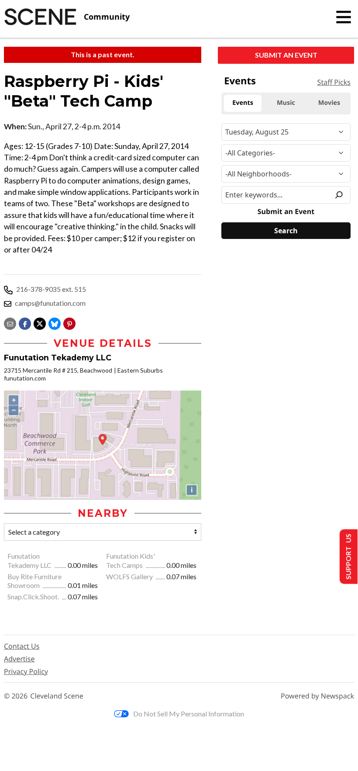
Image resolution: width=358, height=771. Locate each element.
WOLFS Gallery (130, 576)
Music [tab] (286, 103)
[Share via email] (10, 322)
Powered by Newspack (317, 696)
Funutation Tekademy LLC (30, 560)
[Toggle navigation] (344, 17)
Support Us (348, 557)
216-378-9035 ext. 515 (51, 289)
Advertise (19, 659)
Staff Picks (334, 82)
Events (240, 80)
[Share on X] (40, 322)
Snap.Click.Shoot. (33, 596)
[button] (69, 322)
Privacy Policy (26, 671)
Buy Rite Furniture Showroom (34, 581)
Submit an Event (286, 55)
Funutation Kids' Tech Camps (130, 560)
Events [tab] (242, 103)
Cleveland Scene (56, 696)
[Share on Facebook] (25, 322)
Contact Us (21, 646)
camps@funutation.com (50, 303)
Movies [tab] (329, 103)
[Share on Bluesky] (54, 322)
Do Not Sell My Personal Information (188, 713)
